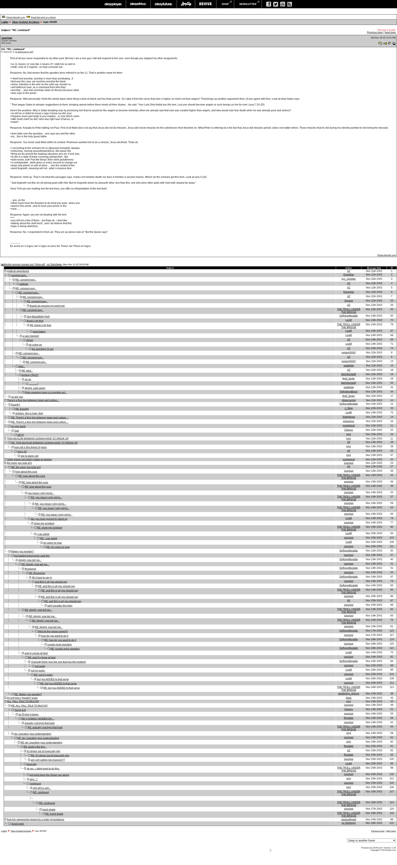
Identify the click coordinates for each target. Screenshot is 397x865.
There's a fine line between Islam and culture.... (33, 400)
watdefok (349, 365)
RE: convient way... (25, 279)
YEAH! (29, 340)
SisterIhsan (348, 416)
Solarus (348, 429)
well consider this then (59, 605)
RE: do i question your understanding (38, 738)
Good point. (17, 823)
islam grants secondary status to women (29, 459)
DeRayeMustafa (349, 315)
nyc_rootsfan (348, 279)
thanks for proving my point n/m (47, 305)
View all (39, 264)
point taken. (39, 331)
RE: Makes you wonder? (28, 694)
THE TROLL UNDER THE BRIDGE (348, 311)
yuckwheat (349, 425)
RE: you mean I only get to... (46, 497)
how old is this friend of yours (30, 447)
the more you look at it (19, 463)
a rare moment (31, 336)
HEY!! (20, 435)
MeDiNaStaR (348, 374)
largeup (186, 4)
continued (35, 783)
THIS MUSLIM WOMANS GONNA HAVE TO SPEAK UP (38, 438)
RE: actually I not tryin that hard (45, 727)
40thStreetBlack (349, 391)
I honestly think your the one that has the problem (58, 661)
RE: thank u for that (40, 325)
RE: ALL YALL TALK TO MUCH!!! (29, 705)
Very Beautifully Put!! (38, 316)
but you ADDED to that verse (53, 679)
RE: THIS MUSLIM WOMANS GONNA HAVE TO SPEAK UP (44, 442)
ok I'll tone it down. (28, 714)
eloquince (348, 421)
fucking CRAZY (30, 375)
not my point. (38, 670)
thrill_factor (348, 378)
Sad (16, 430)
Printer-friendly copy (15, 17)
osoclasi (6, 37)
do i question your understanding (32, 733)
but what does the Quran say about (49, 775)
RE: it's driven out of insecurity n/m (50, 755)
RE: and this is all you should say (56, 586)
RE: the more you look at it (26, 467)
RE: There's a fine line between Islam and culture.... (39, 417)
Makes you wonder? (22, 551)
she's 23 (22, 451)
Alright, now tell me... (30, 560)
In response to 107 (24, 52)
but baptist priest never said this (32, 555)
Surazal (348, 300)
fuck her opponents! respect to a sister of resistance (35, 819)
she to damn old (29, 456)
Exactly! (15, 404)
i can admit (43, 534)
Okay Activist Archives (25, 22)
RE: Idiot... (27, 370)
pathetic (23, 284)
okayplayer (113, 4)
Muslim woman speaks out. (19, 264)
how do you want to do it (54, 635)
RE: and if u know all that (41, 657)
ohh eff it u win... (42, 788)
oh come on (35, 344)
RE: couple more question (65, 648)
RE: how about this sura (31, 476)
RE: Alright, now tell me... (35, 564)
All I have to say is (42, 577)
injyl (348, 434)
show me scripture (44, 523)
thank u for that (35, 320)
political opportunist (18, 271)
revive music (205, 4)
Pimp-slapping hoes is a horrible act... (46, 392)
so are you (17, 396)
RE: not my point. (43, 675)
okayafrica (138, 4)
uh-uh (28, 379)
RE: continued (41, 792)
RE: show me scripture (49, 527)
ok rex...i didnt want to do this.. (43, 768)
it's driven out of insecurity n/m (43, 751)
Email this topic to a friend (43, 17)
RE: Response (37, 573)
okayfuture (164, 4)
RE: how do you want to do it (60, 640)
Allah (349, 697)
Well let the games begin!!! (53, 631)
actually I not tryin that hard (40, 723)
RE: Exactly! (22, 409)
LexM (349, 320)
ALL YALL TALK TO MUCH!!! (23, 701)
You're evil (20, 710)
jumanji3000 (349, 352)
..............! (33, 383)
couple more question (59, 644)
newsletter (247, 4)
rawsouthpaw (348, 819)
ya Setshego (54, 264)
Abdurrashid (349, 400)
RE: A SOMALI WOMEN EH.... (38, 718)
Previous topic (375, 32)
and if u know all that (36, 653)
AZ (348, 271)
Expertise (348, 274)
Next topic (390, 32)
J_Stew (348, 408)
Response (30, 568)
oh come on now (52, 542)
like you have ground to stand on (49, 519)
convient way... (19, 275)
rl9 (348, 442)
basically (32, 764)
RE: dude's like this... (35, 746)
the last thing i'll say (43, 349)
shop (225, 4)
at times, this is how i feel (29, 413)
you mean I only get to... (41, 493)
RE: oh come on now (58, 547)
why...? (33, 779)
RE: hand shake (54, 813)
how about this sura (26, 471)
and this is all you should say (51, 581)
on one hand (18, 426)
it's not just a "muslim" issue (22, 697)
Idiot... (21, 366)
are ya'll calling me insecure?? (48, 760)
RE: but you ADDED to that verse (58, 683)
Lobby (4, 22)
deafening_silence (348, 693)
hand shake (48, 809)
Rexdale (348, 718)
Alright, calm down (35, 388)
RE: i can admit (48, 538)
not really (40, 666)
